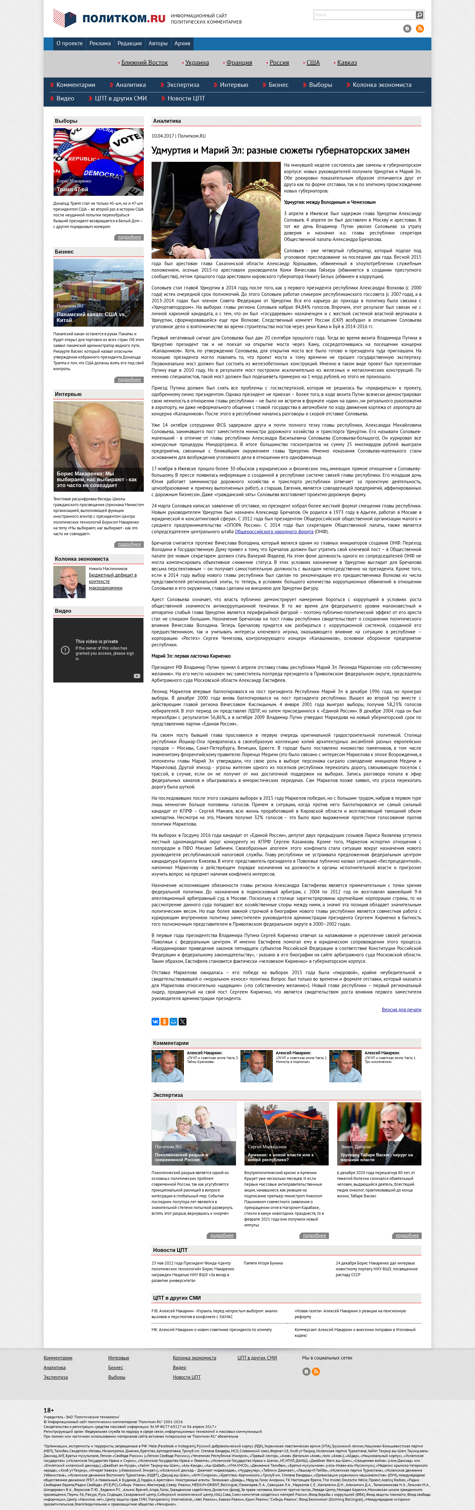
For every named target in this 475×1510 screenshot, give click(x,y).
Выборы (320, 85)
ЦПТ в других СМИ (121, 98)
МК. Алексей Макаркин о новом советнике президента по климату (212, 1329)
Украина (197, 63)
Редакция (130, 43)
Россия (279, 63)
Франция (239, 63)
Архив (182, 43)
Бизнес (279, 85)
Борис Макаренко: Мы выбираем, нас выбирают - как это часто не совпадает (97, 479)
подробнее (129, 237)
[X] (182, 1022)
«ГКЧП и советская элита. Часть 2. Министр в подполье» (301, 1060)
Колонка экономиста (382, 85)
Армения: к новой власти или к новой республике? (281, 1157)
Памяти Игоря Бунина (263, 1263)
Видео (65, 98)
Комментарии (76, 85)
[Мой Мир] (173, 1022)
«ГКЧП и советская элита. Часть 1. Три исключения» (390, 1060)
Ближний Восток (144, 63)
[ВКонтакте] (155, 1022)
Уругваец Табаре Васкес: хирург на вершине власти (377, 1157)
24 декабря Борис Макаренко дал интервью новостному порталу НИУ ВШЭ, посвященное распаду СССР (377, 1269)
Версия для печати (401, 1010)
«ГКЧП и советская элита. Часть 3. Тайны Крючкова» (212, 1060)
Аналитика (131, 85)
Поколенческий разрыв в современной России (181, 1157)
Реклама (100, 43)
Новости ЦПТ (186, 98)
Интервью (234, 85)
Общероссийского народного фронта (274, 532)
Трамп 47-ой (72, 189)
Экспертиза (183, 85)
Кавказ (347, 63)
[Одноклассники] (164, 1022)
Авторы (158, 43)
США (313, 63)
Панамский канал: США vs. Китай (91, 317)
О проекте (70, 43)
